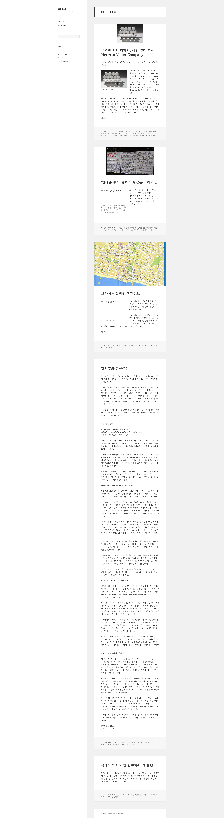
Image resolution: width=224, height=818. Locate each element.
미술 (154, 795)
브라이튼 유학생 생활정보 (120, 293)
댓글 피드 (61, 58)
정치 (115, 744)
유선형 (130, 133)
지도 (152, 345)
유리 (126, 133)
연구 (111, 230)
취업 (138, 230)
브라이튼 (125, 345)
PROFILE (61, 22)
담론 (137, 742)
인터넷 (139, 345)
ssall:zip (62, 8)
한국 (122, 744)
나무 (129, 131)
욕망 (115, 230)
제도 (131, 230)
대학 (147, 228)
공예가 (123, 795)
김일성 (133, 742)
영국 (131, 345)
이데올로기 (110, 744)
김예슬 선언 (141, 228)
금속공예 (136, 795)
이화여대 (120, 230)
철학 (134, 230)
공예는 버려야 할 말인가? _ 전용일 (127, 765)
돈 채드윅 (139, 131)
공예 (119, 795)
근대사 (128, 742)
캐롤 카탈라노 (118, 135)
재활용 (148, 133)
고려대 (132, 228)
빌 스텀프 (117, 133)
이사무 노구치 (140, 133)
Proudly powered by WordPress (112, 813)
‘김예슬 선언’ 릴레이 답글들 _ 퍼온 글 (129, 182)
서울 (108, 230)
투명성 (126, 135)
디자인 (145, 131)
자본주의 (126, 230)
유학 (135, 345)
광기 (120, 742)
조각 (152, 133)
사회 (102, 230)
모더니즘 (107, 133)
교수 (123, 742)
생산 (122, 133)
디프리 (150, 131)
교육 (135, 228)
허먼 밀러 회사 (140, 135)
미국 (112, 133)
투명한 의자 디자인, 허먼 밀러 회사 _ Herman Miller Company (129, 52)
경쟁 (127, 228)
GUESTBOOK (62, 25)
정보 (148, 345)
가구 (125, 131)
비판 (155, 228)
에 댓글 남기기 (152, 135)
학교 (155, 345)
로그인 (60, 51)
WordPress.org (63, 61)
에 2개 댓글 (130, 744)
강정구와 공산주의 (115, 368)
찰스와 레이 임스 (108, 135)
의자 (134, 133)
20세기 (121, 131)
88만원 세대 (121, 228)
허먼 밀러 (132, 135)
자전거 (144, 345)
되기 (148, 742)
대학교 (133, 131)
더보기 (104, 118)
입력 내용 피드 (62, 54)
